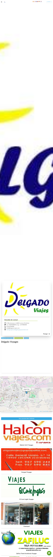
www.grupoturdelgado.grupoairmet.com (17, 329)
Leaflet (40, 411)
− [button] (1, 380)
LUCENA (48, 1)
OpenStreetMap (45, 411)
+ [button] (1, 378)
